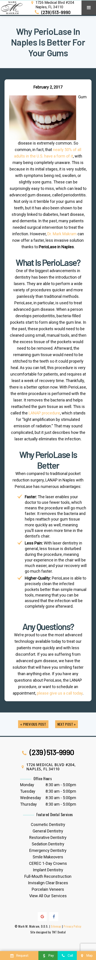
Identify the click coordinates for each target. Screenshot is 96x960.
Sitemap (56, 926)
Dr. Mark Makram (62, 233)
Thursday (28, 804)
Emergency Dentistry (48, 850)
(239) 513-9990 (55, 12)
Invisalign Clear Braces (48, 882)
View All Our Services (48, 895)
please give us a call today (60, 693)
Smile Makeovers (48, 857)
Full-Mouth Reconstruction (47, 876)
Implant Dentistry (48, 870)
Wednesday (30, 797)
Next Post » (66, 724)
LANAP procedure (44, 413)
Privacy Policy (72, 926)
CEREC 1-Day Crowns (48, 863)
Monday (27, 784)
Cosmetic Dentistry (48, 824)
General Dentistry (48, 831)
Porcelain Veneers (48, 889)
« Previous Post (33, 724)
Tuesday (27, 791)
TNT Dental (59, 932)
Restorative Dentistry (48, 837)
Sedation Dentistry (48, 844)
